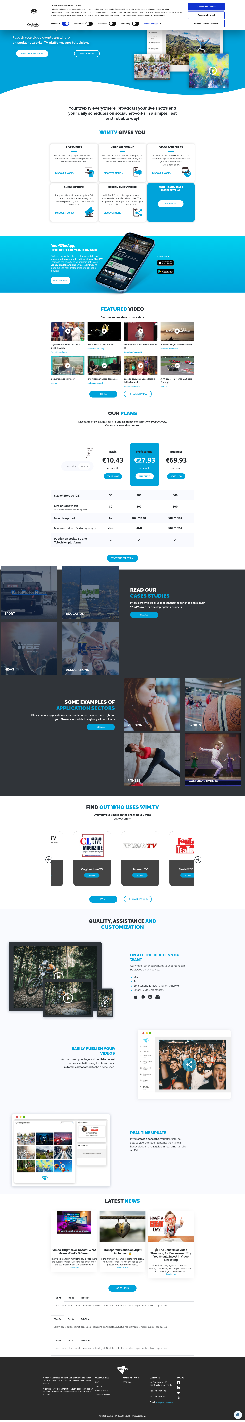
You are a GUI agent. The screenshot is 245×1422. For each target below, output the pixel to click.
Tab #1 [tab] (57, 1298)
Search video (140, 394)
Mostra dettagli (151, 24)
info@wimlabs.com (164, 1402)
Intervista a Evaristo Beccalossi (103, 379)
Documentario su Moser (63, 379)
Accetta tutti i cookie (206, 7)
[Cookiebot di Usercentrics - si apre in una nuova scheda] (34, 25)
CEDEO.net (127, 1382)
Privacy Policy (101, 1390)
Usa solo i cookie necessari (206, 23)
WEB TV (74, 875)
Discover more (60, 280)
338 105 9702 (159, 1391)
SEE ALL (144, 615)
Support (98, 1386)
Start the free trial (122, 558)
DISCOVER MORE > (64, 173)
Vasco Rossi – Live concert (101, 344)
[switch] (89, 24)
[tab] (71, 466)
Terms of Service (102, 1394)
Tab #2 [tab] (71, 1298)
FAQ (97, 1382)
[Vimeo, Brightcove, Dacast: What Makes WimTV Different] (74, 1229)
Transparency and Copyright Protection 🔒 (122, 1251)
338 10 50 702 (159, 1396)
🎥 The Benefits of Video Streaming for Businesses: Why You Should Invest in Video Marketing (171, 1254)
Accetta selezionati (206, 15)
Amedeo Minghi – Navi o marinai (176, 344)
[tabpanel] (122, 1307)
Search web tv (140, 899)
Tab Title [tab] (85, 1298)
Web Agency (137, 1416)
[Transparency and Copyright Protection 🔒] (122, 1229)
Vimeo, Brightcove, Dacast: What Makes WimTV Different (74, 1251)
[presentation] (48, 859)
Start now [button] (113, 476)
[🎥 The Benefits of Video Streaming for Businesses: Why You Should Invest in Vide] (171, 1229)
